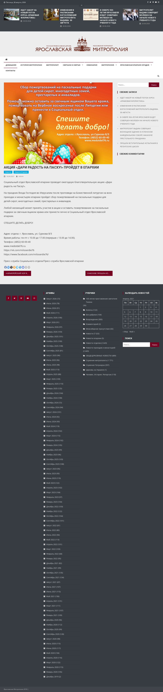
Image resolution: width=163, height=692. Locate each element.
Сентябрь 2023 (52, 464)
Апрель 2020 (51, 658)
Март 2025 (51, 379)
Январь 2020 (51, 672)
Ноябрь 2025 (51, 341)
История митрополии (31, 65)
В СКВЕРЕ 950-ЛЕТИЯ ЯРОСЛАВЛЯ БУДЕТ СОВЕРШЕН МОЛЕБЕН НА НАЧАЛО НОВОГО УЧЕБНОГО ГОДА (109, 16)
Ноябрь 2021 (51, 568)
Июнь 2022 (51, 535)
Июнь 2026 (51, 308)
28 (136, 326)
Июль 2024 (51, 417)
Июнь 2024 (51, 421)
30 (146, 326)
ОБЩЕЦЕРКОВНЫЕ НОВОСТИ (98, 355)
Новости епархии (93, 338)
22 (141, 321)
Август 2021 (51, 582)
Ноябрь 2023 (51, 454)
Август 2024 (51, 412)
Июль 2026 (51, 303)
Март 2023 (51, 492)
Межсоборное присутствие (98, 329)
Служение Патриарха (95, 365)
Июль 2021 (51, 587)
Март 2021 (51, 606)
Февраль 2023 (52, 497)
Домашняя (11, 65)
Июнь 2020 (51, 648)
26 (125, 326)
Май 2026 (50, 313)
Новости (8, 172)
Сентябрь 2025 (52, 350)
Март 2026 (51, 322)
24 (151, 321)
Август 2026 (51, 298)
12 (125, 316)
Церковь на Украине (95, 370)
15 (141, 316)
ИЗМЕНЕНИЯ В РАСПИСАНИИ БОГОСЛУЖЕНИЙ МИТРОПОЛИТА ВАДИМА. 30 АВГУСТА (68, 16)
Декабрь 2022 (52, 506)
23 (146, 321)
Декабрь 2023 (52, 450)
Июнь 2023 (51, 478)
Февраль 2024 (52, 440)
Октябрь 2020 (52, 629)
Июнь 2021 (51, 591)
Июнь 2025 (51, 365)
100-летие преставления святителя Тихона (101, 300)
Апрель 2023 (51, 487)
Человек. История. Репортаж (98, 374)
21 (136, 321)
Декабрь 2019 (52, 676)
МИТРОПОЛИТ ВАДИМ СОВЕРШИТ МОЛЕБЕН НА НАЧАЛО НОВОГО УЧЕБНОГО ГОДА (148, 15)
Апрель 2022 (51, 544)
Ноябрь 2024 (51, 398)
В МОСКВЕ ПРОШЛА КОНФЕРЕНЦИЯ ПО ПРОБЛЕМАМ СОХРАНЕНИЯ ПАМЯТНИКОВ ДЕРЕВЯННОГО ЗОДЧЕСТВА (100, 273)
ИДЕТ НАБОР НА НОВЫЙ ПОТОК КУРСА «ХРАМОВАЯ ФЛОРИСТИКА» (30, 14)
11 (156, 312)
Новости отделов (21, 172)
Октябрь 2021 (52, 572)
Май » (132, 331)
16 (146, 316)
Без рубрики (91, 314)
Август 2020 (51, 639)
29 (141, 326)
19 (125, 321)
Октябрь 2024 (52, 402)
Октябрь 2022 (52, 516)
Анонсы (89, 310)
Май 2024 (50, 426)
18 (156, 316)
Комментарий (92, 324)
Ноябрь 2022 (51, 511)
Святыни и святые (71, 65)
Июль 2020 (51, 643)
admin (21, 176)
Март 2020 (51, 662)
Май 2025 (50, 369)
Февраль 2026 (52, 327)
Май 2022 (50, 539)
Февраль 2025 (52, 384)
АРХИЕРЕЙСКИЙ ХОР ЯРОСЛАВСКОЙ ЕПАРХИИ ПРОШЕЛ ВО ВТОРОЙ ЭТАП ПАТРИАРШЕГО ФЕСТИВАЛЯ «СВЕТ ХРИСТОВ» (19, 273)
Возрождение (92, 319)
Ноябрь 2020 (51, 624)
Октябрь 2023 (52, 459)
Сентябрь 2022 (52, 521)
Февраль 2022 (52, 554)
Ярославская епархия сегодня (134, 65)
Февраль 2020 (52, 667)
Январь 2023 (51, 502)
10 (151, 312)
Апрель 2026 (51, 317)
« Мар (125, 331)
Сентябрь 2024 (52, 407)
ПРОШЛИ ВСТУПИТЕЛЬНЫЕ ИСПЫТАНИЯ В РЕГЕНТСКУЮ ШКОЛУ (139, 145)
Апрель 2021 (51, 601)
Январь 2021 (51, 615)
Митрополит (52, 65)
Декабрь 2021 (52, 563)
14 (136, 316)
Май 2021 (50, 596)
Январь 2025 (51, 388)
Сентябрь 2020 (52, 634)
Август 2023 (51, 469)
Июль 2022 (51, 530)
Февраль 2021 (52, 610)
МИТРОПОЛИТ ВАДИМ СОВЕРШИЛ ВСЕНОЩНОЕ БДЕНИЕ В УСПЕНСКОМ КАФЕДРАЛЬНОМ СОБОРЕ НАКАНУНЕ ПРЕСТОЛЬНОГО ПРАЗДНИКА (136, 133)
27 (131, 326)
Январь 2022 (51, 558)
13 (131, 316)
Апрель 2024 (51, 431)
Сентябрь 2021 (52, 577)
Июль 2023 (51, 473)
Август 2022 (51, 525)
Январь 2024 (51, 445)
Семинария (91, 65)
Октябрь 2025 (52, 346)
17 (151, 316)
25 (156, 321)
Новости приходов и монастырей (100, 348)
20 (131, 321)
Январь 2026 (51, 332)
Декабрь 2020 (52, 620)
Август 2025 (51, 355)
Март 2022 (51, 549)
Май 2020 (50, 653)
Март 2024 (51, 435)
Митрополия (107, 65)
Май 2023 (50, 483)
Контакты (10, 70)
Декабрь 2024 (52, 393)
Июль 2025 (51, 360)
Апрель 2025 (51, 374)
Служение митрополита (96, 360)
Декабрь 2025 (52, 336)
